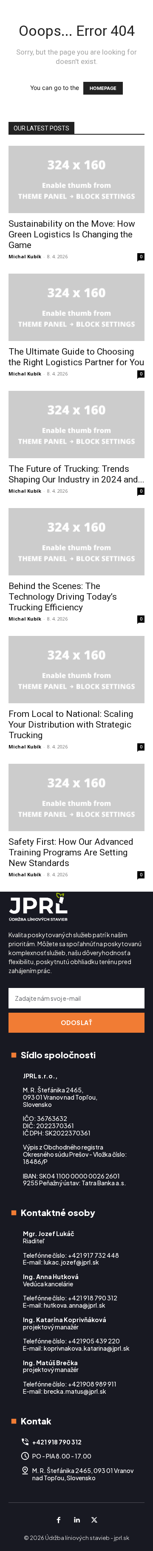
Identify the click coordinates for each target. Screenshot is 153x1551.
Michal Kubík (24, 256)
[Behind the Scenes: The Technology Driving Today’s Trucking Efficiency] (76, 541)
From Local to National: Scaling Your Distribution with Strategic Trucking (70, 724)
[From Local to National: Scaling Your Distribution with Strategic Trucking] (76, 669)
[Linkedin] (76, 1520)
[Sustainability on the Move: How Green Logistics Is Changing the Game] (76, 179)
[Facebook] (58, 1520)
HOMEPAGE (103, 88)
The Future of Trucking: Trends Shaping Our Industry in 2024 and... (76, 474)
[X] (94, 1520)
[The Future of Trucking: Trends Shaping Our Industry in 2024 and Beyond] (76, 424)
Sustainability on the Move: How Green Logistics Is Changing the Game (71, 234)
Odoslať (77, 1022)
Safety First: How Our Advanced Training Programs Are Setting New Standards (70, 852)
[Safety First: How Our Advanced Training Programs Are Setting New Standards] (76, 797)
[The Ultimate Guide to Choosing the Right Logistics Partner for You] (76, 307)
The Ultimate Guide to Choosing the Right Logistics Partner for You (76, 357)
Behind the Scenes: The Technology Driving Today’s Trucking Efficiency (62, 596)
